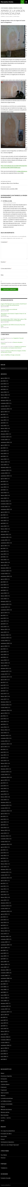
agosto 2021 (4, 545)
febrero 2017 (4, 696)
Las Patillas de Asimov (6, 1101)
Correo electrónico (6, 268)
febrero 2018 (4, 663)
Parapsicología (17, 8)
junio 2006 (3, 1053)
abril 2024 (3, 456)
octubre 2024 (4, 439)
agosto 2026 (4, 378)
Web (2, 275)
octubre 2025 (4, 406)
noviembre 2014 (5, 771)
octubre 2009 (4, 942)
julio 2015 (3, 749)
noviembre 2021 (5, 537)
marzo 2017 (3, 693)
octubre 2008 (4, 975)
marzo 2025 (3, 425)
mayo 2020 (3, 587)
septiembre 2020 (5, 576)
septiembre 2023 (5, 475)
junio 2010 (3, 919)
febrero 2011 (4, 897)
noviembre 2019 (5, 604)
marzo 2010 (3, 928)
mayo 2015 (3, 755)
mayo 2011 (3, 889)
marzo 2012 (3, 861)
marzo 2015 (3, 760)
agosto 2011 (4, 880)
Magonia (3, 1106)
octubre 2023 (4, 473)
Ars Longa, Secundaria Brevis (8, 1130)
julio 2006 (3, 1051)
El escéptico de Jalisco (6, 1133)
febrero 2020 (4, 596)
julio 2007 (3, 1017)
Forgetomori (4, 1090)
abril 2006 (3, 1059)
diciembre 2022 (4, 501)
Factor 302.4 (4, 1136)
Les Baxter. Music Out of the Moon (10, 182)
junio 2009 (3, 953)
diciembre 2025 (4, 400)
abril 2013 (3, 824)
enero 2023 (3, 498)
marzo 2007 (3, 1028)
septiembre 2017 (5, 676)
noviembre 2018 (5, 637)
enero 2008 (3, 1000)
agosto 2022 (4, 512)
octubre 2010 (4, 908)
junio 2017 (3, 685)
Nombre (3, 262)
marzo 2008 (3, 995)
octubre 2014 (4, 774)
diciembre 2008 (4, 970)
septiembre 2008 (5, 978)
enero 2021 (3, 565)
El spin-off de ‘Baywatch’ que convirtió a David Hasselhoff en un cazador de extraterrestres (14, 304)
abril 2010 (3, 925)
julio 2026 (3, 381)
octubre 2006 (4, 1042)
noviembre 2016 (5, 704)
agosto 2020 (4, 579)
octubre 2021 (4, 540)
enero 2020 (3, 598)
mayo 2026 (3, 386)
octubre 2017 (4, 674)
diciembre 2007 (4, 1003)
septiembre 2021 (5, 542)
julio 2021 (3, 548)
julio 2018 (3, 649)
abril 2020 (3, 590)
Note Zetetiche (4, 1115)
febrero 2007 (4, 1031)
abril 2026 (3, 389)
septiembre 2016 (5, 710)
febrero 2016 (4, 730)
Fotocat (3, 1139)
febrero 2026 (4, 395)
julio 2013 (3, 816)
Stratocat (3, 1157)
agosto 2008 (4, 981)
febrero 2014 (4, 797)
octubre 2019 (4, 607)
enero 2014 (3, 799)
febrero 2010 (4, 931)
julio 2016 (3, 716)
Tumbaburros (4, 1168)
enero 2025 (3, 431)
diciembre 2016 (4, 702)
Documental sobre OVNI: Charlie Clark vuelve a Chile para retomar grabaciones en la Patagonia (13, 319)
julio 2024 (3, 448)
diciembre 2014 (4, 769)
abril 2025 (3, 422)
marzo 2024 (3, 459)
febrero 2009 (4, 964)
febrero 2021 (4, 562)
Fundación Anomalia (5, 1178)
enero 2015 (3, 766)
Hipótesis (3, 1095)
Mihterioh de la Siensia (6, 1109)
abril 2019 (3, 623)
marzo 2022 (3, 526)
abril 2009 (3, 958)
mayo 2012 (3, 855)
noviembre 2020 (5, 570)
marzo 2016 (3, 727)
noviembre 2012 (5, 838)
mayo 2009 (3, 956)
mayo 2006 (3, 1056)
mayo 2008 (3, 989)
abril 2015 (3, 757)
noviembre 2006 (5, 1039)
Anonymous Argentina (6, 1076)
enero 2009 (3, 967)
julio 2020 (3, 582)
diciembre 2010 (4, 903)
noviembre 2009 (5, 939)
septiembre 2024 (5, 442)
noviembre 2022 (5, 503)
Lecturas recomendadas (6, 1104)
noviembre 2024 (5, 436)
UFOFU (2, 1120)
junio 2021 (3, 551)
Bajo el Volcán (4, 1081)
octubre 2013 (4, 808)
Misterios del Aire (5, 1112)
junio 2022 (3, 517)
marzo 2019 (3, 626)
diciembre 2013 (4, 802)
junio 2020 (3, 584)
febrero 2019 (4, 629)
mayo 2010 (3, 922)
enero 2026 (3, 397)
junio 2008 (3, 986)
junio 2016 (3, 718)
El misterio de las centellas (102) (9, 188)
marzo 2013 (3, 827)
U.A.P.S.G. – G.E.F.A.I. (6, 1118)
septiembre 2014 (5, 777)
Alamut (2, 1073)
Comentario (4, 242)
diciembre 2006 (4, 1037)
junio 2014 (3, 785)
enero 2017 (3, 699)
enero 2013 (3, 833)
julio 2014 (3, 783)
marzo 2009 (3, 961)
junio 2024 (3, 450)
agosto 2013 (4, 813)
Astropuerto (4, 1078)
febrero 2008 (4, 997)
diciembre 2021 (4, 534)
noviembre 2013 (5, 805)
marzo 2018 (3, 660)
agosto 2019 (4, 612)
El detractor (4, 1087)
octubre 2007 (4, 1009)
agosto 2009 (4, 947)
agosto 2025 (4, 411)
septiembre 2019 (5, 609)
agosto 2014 (4, 780)
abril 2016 (3, 724)
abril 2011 (3, 891)
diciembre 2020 (4, 568)
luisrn (10, 16)
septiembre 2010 (5, 911)
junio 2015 (3, 752)
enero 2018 (3, 665)
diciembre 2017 (4, 668)
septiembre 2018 (5, 643)
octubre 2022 (4, 506)
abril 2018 (3, 657)
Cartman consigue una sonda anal (9, 309)
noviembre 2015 (5, 738)
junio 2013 (3, 819)
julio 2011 (3, 883)
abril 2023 (3, 489)
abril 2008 (3, 992)
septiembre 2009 (5, 944)
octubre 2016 (4, 707)
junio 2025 (3, 417)
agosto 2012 (4, 847)
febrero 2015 (4, 763)
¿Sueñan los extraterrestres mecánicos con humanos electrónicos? (13, 347)
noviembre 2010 (5, 905)
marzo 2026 (3, 392)
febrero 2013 (4, 830)
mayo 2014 (3, 788)
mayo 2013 (3, 822)
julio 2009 (3, 950)
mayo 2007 (3, 1023)
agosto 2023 (4, 478)
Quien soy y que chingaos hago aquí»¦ (10, 1144)
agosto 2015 (4, 746)
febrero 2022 (4, 529)
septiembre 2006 (5, 1045)
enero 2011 (3, 900)
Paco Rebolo (4, 1155)
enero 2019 (3, 632)
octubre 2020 (4, 573)
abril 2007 (3, 1025)
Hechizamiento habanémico (7, 1142)
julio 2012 (3, 850)
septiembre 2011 (5, 877)
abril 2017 (3, 690)
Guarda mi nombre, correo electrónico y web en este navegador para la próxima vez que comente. (14, 284)
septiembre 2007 (5, 1011)
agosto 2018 (4, 646)
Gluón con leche (5, 1092)
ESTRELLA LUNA (7, 201)
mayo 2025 (3, 420)
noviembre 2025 (5, 403)
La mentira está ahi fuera (7, 1098)
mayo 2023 (3, 487)
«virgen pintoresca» (22, 171)
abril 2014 (3, 791)
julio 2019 (3, 615)
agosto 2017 (4, 679)
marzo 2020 (3, 593)
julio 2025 (3, 414)
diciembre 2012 (4, 836)
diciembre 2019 (4, 601)
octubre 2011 (4, 875)
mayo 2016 (3, 721)
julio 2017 (3, 682)
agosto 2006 (4, 1048)
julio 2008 (3, 984)
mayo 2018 (3, 654)
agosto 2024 (4, 445)
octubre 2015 (4, 741)
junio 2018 (3, 651)
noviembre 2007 (5, 1006)
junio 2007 (3, 1020)
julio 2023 (3, 481)
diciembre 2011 (4, 869)
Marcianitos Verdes (7, 2)
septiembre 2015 (5, 743)
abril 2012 (3, 858)
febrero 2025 (4, 428)
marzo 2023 (3, 492)
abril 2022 (3, 523)
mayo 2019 (3, 621)
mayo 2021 (3, 554)
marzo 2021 (3, 559)
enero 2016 (3, 732)
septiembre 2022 (5, 509)
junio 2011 (3, 886)
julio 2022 (3, 515)
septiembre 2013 (5, 810)
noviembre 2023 (5, 470)
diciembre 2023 (4, 467)
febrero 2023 (4, 495)
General (11, 8)
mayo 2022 (3, 520)
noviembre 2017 (5, 671)
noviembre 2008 (5, 972)
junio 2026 (3, 383)
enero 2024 (3, 464)
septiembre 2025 (5, 408)
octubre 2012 (4, 841)
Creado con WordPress (6, 1185)
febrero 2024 (4, 462)
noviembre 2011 (5, 872)
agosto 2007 (4, 1014)
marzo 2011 (3, 894)
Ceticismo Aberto (5, 1084)
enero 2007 (3, 1034)
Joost (2, 355)
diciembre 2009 (4, 936)
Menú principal (26, 2)
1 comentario (16, 16)
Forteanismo (4, 8)
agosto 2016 (4, 713)
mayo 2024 (3, 453)
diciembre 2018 (4, 635)
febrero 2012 (4, 864)
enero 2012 (3, 866)
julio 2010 (3, 917)
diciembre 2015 (4, 735)
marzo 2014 (3, 794)
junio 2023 (3, 484)
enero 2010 (3, 933)
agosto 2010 (4, 914)
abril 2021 (3, 556)
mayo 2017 (3, 688)
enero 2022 (3, 531)
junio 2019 (3, 618)
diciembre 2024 (4, 434)
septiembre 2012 (5, 844)
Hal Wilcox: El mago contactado (12, 355)
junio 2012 (3, 852)
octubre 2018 (4, 640)
